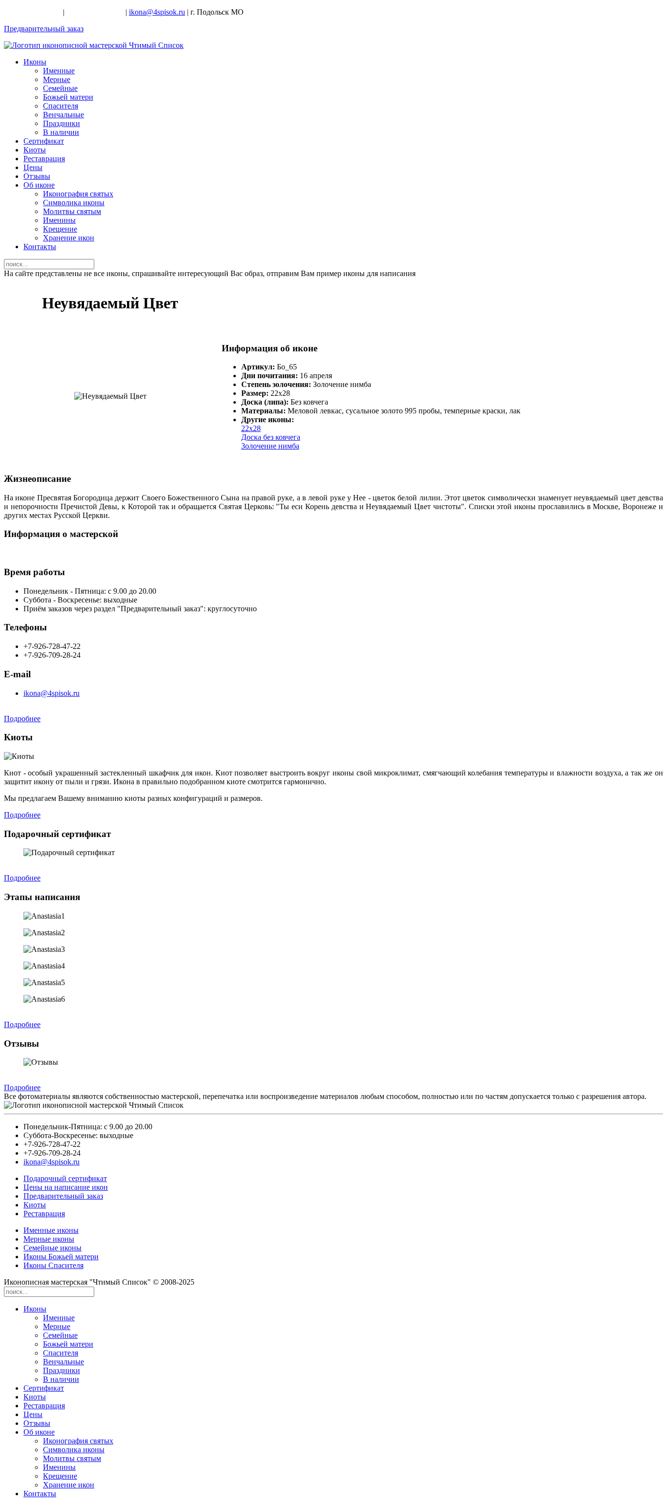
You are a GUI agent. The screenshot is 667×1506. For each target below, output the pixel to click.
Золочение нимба (270, 446)
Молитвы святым (72, 211)
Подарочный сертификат (65, 1178)
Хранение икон (68, 238)
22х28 (251, 428)
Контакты (39, 246)
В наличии (61, 132)
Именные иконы (51, 1230)
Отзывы (36, 176)
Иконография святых (78, 194)
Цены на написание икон (65, 1187)
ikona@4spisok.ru (157, 12)
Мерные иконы (48, 1239)
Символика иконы (73, 202)
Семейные (60, 88)
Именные (59, 70)
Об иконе (39, 185)
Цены (32, 167)
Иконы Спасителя (53, 1265)
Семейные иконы (52, 1248)
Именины (59, 220)
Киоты (34, 150)
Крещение (60, 229)
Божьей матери (68, 97)
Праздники (61, 123)
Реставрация (44, 158)
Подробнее (22, 718)
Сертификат (43, 141)
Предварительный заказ (43, 28)
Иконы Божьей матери (61, 1256)
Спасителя (60, 106)
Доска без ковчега (270, 437)
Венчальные (63, 114)
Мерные (56, 79)
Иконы (34, 62)
